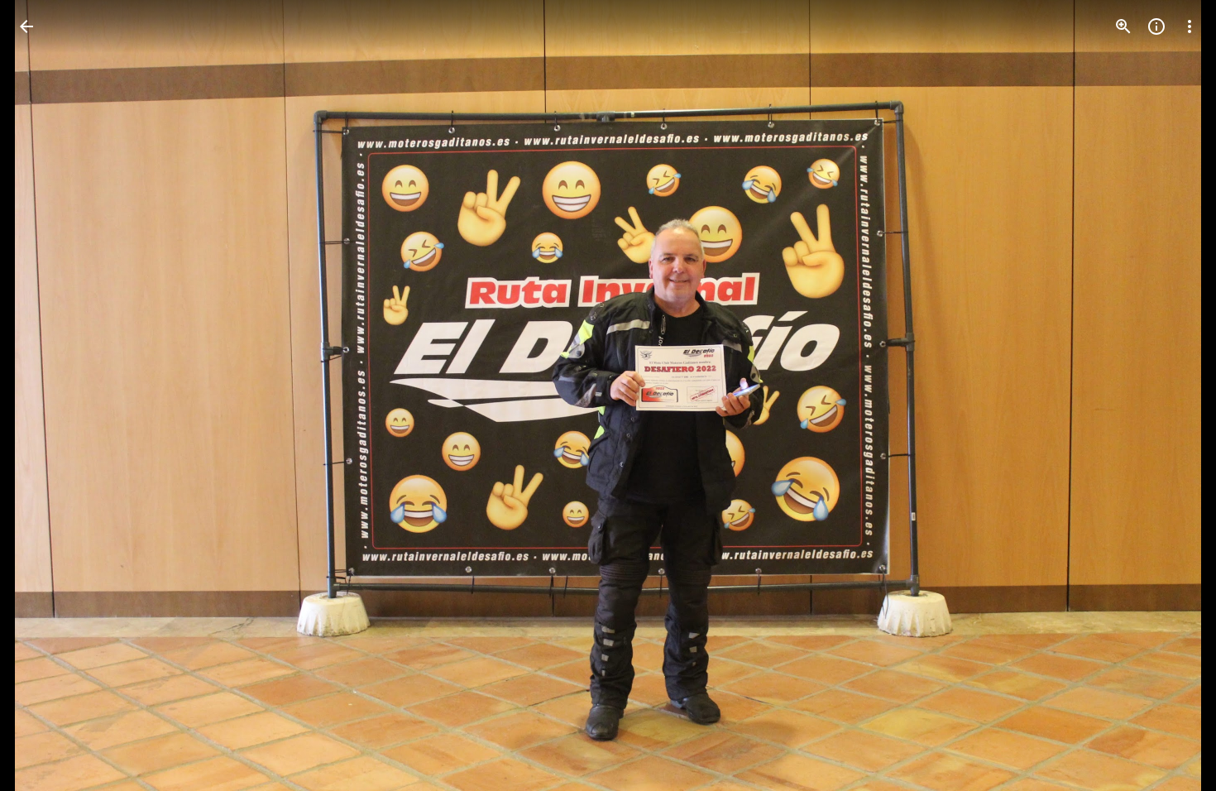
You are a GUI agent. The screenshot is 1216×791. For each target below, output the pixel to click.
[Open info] (1156, 26)
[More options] (1189, 26)
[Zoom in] (1123, 26)
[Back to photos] (26, 26)
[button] (46, 395)
